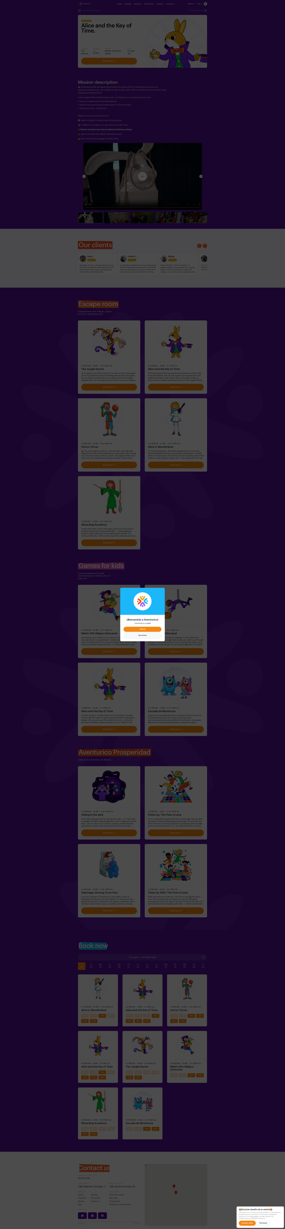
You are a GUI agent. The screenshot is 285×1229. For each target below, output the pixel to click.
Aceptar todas (247, 1223)
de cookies (254, 1216)
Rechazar (263, 1223)
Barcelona (142, 635)
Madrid (142, 629)
